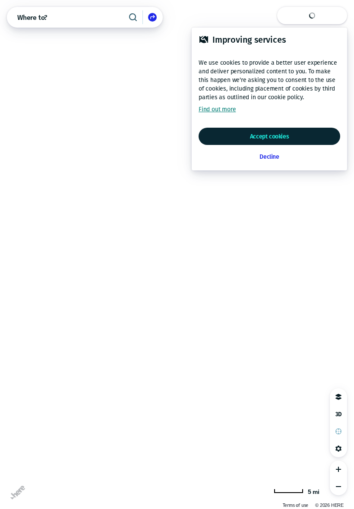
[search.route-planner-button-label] (152, 17)
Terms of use (296, 505)
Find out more (217, 109)
